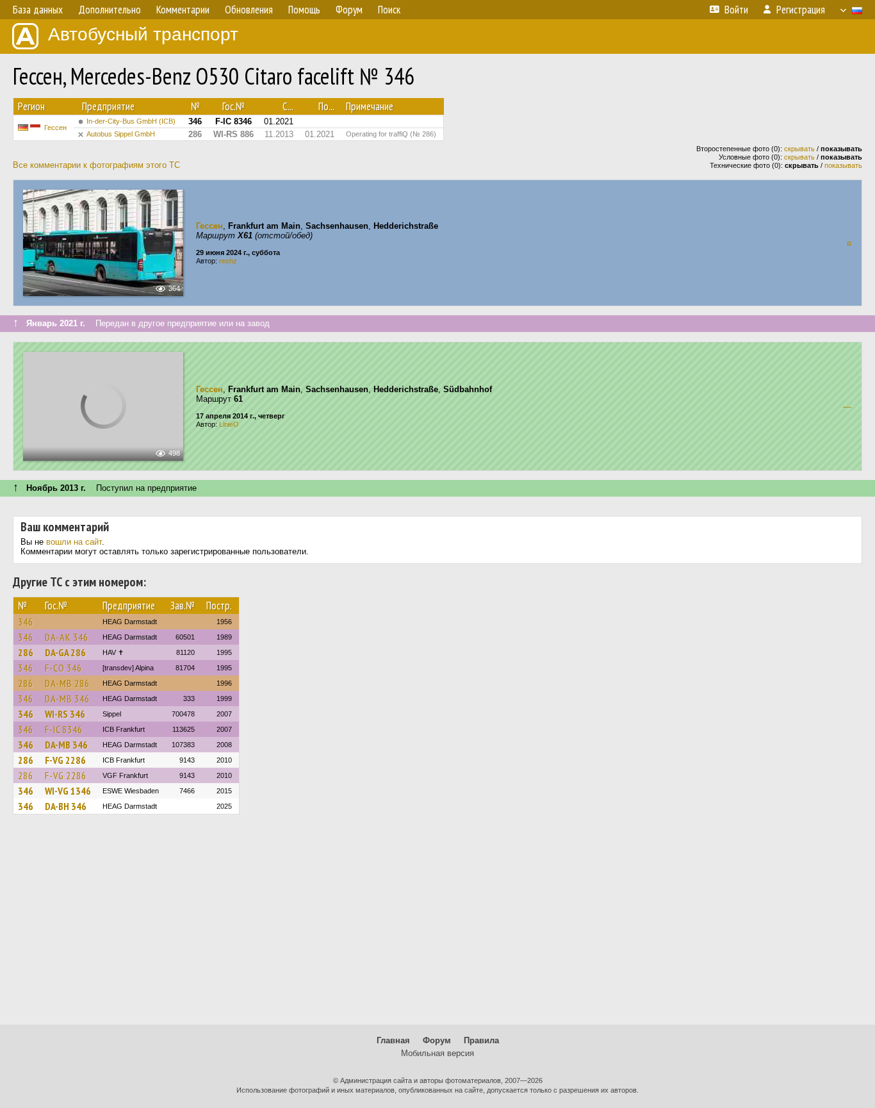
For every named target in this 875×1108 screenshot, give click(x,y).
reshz (228, 261)
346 (25, 621)
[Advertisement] (437, 925)
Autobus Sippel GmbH (120, 134)
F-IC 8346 (64, 729)
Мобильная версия (437, 1053)
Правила (481, 1040)
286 (25, 652)
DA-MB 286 (67, 683)
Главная (393, 1040)
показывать (843, 165)
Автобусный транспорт (143, 34)
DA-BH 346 (65, 806)
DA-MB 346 (67, 698)
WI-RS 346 (65, 713)
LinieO (229, 424)
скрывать (799, 149)
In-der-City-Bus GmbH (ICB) (131, 121)
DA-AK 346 (66, 637)
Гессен (55, 127)
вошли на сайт (74, 542)
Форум (437, 1040)
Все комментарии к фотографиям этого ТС (96, 165)
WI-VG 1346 (68, 790)
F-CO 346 (63, 667)
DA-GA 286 (65, 652)
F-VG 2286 (65, 760)
